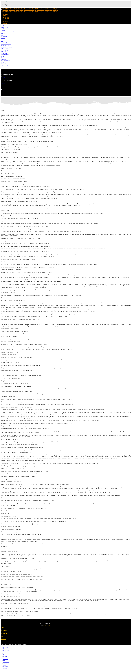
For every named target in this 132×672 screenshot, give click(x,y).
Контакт (5, 23)
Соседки (3, 62)
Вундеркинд (3, 67)
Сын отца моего (5, 27)
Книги (4, 15)
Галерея (5, 21)
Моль (2, 41)
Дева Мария (4, 29)
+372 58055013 (7, 4)
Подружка (3, 51)
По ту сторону (4, 50)
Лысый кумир (4, 36)
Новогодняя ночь (5, 45)
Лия (2, 35)
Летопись (3, 33)
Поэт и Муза (4, 53)
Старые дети (4, 63)
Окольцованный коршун (7, 47)
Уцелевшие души (5, 65)
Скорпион (3, 59)
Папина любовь (5, 48)
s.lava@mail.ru (6, 6)
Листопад (3, 38)
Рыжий (2, 56)
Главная (5, 14)
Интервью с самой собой (7, 32)
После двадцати (5, 54)
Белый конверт (4, 26)
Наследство (4, 42)
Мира (2, 39)
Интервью (6, 17)
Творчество (6, 18)
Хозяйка (3, 30)
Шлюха (2, 57)
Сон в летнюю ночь (6, 60)
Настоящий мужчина (6, 44)
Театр (4, 20)
